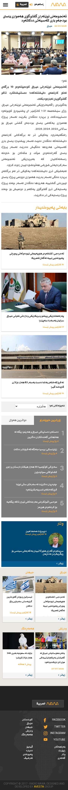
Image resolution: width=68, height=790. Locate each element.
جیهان (29, 727)
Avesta (39, 786)
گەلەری (61, 758)
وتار (63, 754)
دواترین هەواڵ (17, 420)
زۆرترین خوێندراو (50, 420)
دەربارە (29, 750)
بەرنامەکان (59, 746)
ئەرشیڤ (28, 758)
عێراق (30, 723)
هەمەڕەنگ (27, 734)
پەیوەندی (28, 754)
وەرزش (29, 730)
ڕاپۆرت (61, 750)
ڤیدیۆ (29, 746)
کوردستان (27, 719)
